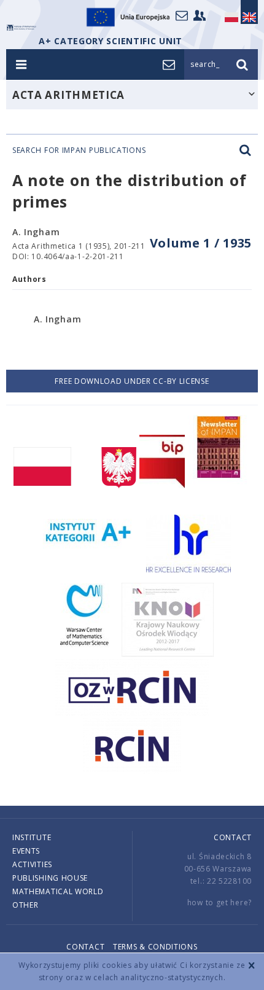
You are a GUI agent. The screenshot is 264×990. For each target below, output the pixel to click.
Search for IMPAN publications (79, 150)
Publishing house (50, 878)
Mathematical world (58, 891)
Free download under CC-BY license (132, 381)
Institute (31, 837)
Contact (233, 837)
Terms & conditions (155, 946)
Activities (32, 864)
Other (25, 905)
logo (21, 27)
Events (26, 851)
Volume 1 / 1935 (201, 243)
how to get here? (219, 902)
